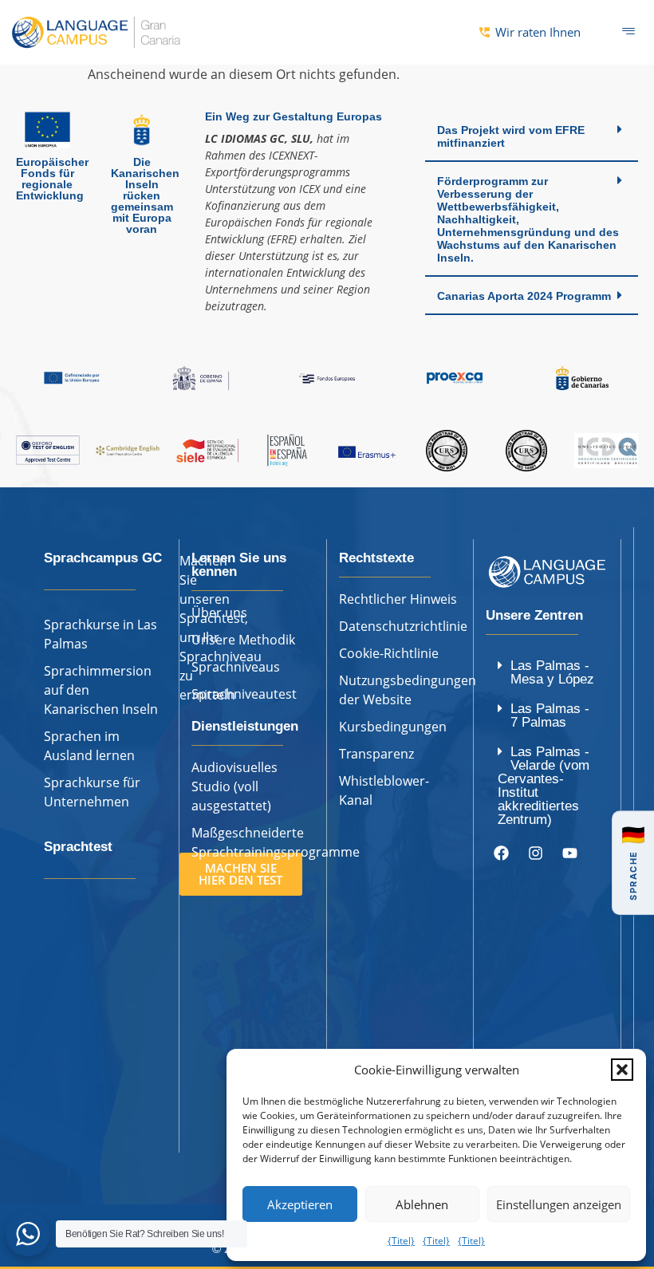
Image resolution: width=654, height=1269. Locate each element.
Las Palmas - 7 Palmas (549, 715)
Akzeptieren (300, 1204)
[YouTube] (569, 853)
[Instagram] (535, 853)
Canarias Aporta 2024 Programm (524, 296)
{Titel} (401, 1240)
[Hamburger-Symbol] (628, 32)
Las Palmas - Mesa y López (552, 672)
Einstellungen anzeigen (558, 1204)
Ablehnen (422, 1204)
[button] (622, 1070)
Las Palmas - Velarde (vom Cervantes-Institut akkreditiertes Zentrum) (543, 785)
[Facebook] (501, 853)
